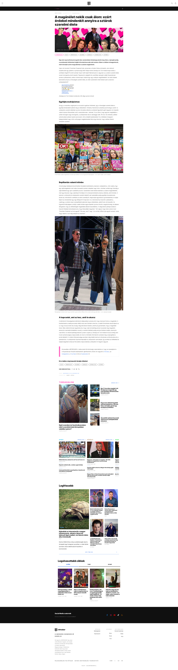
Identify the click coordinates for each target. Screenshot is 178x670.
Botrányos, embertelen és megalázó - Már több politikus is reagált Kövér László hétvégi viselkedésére (98, 461)
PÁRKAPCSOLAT (74, 54)
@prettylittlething (66, 84)
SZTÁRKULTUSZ (98, 54)
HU (115, 660)
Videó (121, 633)
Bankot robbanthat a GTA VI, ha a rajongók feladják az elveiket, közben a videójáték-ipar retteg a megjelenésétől (96, 511)
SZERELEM (89, 54)
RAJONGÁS (82, 54)
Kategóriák (109, 629)
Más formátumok (119, 629)
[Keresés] (171, 3)
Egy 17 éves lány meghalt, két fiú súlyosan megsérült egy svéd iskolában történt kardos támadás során (109, 391)
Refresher (97, 629)
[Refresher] (89, 3)
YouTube (73, 354)
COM (111, 660)
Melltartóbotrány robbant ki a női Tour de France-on (72, 459)
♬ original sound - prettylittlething (67, 92)
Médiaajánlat (97, 631)
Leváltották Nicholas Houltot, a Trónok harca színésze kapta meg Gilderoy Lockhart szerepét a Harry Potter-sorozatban (96, 542)
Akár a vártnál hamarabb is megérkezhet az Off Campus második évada (81, 592)
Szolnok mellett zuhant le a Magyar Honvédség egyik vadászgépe (100, 468)
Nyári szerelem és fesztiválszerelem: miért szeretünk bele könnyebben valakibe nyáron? (72, 427)
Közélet (90, 439)
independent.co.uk (67, 373)
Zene (110, 633)
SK (122, 660)
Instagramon (65, 354)
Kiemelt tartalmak (119, 631)
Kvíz (122, 636)
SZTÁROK (106, 54)
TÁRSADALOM (59, 54)
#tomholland (69, 90)
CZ (118, 660)
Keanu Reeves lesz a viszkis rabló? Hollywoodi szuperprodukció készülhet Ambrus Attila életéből (111, 511)
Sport (61, 439)
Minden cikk (114, 382)
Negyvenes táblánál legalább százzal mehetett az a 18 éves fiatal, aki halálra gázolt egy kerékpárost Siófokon (109, 405)
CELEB (66, 54)
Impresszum (97, 633)
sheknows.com (75, 373)
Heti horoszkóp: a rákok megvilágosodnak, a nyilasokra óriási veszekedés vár (65, 592)
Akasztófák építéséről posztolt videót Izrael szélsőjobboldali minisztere (110, 419)
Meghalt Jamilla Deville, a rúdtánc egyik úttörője (71, 465)
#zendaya (64, 90)
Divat (110, 636)
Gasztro (118, 439)
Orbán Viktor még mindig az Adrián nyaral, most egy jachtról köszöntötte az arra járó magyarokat (111, 540)
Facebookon (84, 354)
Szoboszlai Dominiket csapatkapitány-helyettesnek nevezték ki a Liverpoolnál (72, 470)
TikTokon (106, 351)
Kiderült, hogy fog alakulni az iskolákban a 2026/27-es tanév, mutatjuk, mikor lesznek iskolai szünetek (113, 592)
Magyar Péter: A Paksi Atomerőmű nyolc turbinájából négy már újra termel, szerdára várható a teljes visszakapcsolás (100, 475)
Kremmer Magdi (75, 13)
